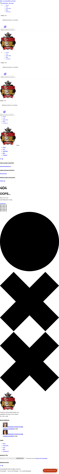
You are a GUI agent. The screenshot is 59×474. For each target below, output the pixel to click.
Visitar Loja (2, 180)
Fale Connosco (3, 173)
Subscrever (20, 458)
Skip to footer (12, 1)
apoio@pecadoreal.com (5, 166)
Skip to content (4, 1)
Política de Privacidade (41, 458)
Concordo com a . (36, 458)
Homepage (3, 203)
